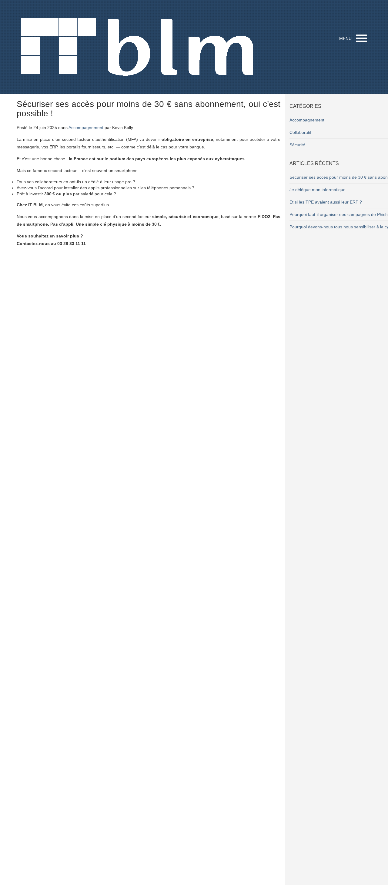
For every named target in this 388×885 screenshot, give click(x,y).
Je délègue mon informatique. (318, 189)
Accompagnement (86, 127)
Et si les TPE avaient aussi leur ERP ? (325, 202)
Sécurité (297, 144)
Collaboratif (300, 132)
